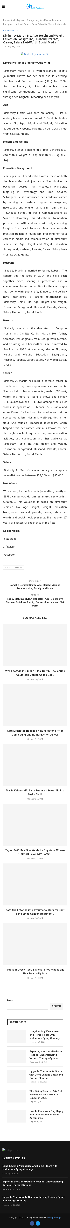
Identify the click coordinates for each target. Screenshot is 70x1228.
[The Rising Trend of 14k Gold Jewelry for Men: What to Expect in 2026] (16, 1096)
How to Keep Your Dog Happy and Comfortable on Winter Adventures (46, 1114)
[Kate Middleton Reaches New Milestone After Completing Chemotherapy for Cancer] (35, 705)
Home (6, 20)
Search (11, 1000)
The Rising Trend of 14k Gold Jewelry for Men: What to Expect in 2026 (46, 1094)
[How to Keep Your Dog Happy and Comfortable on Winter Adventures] (16, 1116)
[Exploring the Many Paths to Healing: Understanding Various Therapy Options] (16, 1056)
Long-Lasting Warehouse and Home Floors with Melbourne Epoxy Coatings (44, 1035)
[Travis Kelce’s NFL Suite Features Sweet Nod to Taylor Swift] (35, 765)
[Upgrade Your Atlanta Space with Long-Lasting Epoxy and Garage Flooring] (16, 1076)
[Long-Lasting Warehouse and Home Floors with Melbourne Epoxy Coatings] (16, 1036)
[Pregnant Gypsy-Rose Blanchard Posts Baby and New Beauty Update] (35, 944)
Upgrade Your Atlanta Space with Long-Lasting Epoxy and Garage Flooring (46, 1075)
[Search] (66, 7)
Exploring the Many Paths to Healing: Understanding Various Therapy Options (45, 1055)
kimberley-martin (13, 567)
